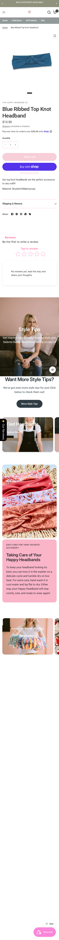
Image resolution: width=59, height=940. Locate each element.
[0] (54, 12)
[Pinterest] (21, 214)
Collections (17, 20)
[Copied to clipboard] (30, 214)
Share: (5, 214)
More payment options (29, 173)
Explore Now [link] (13, 432)
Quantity (6, 138)
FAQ (43, 20)
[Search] (49, 12)
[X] (17, 214)
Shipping (6, 126)
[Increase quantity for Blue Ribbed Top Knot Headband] (15, 144)
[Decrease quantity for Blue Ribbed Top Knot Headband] (5, 144)
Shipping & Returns (12, 203)
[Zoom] (54, 35)
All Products (31, 20)
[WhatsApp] (25, 214)
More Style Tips (29, 403)
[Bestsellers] (27, 636)
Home (5, 20)
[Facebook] (12, 214)
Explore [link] (27, 643)
